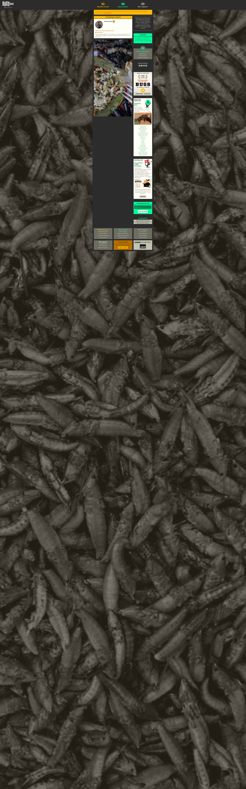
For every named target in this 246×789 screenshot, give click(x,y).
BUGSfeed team (143, 40)
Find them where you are (123, 222)
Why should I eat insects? (103, 216)
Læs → (150, 164)
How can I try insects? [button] (123, 7)
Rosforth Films (107, 13)
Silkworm (143, 118)
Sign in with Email (143, 209)
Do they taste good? (103, 218)
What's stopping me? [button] (143, 7)
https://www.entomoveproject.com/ (104, 30)
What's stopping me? (142, 216)
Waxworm (142, 123)
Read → (149, 98)
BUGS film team (143, 42)
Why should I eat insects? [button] (103, 7)
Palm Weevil (143, 136)
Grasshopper (143, 133)
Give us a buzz (123, 234)
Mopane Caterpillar (143, 119)
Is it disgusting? (142, 218)
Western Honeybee (143, 140)
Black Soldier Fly (143, 115)
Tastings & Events (123, 224)
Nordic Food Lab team (143, 44)
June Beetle (143, 117)
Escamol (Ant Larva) (143, 121)
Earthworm (143, 114)
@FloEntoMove (99, 32)
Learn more (139, 80)
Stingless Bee (137, 91)
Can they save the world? (103, 222)
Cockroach (142, 125)
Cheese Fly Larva (143, 122)
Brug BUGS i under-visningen (138, 151)
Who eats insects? (103, 224)
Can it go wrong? (143, 224)
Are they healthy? (103, 220)
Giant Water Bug (143, 139)
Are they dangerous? (143, 220)
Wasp (142, 128)
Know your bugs (123, 218)
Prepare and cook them (123, 220)
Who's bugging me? (103, 229)
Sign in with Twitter (143, 207)
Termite (143, 129)
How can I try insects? (123, 216)
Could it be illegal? (143, 222)
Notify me (147, 80)
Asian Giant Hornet (142, 134)
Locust (142, 126)
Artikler (142, 183)
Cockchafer (143, 132)
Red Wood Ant (142, 141)
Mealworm (142, 137)
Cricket (143, 130)
